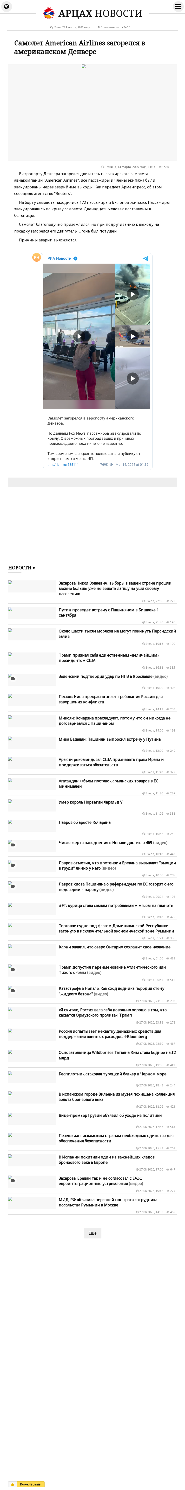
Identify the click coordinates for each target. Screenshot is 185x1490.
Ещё (93, 1233)
